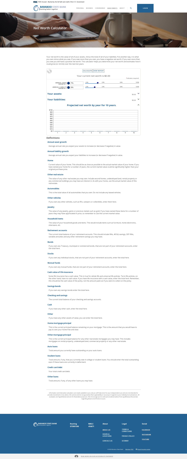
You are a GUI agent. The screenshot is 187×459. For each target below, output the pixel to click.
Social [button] (144, 424)
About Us (106, 430)
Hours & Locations (107, 435)
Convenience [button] (100, 8)
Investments (112, 8)
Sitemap (125, 441)
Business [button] (89, 8)
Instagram (147, 435)
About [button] (122, 8)
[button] (93, 94)
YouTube (146, 439)
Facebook (146, 430)
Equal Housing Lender (144, 449)
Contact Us (107, 441)
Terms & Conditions (127, 430)
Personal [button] (80, 8)
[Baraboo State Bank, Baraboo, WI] (49, 8)
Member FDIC (129, 449)
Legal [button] (124, 424)
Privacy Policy (128, 436)
